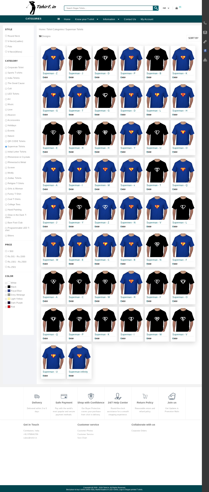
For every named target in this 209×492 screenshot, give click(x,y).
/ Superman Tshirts (73, 29)
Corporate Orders (139, 431)
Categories (33, 19)
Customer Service (85, 434)
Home (67, 19)
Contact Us (130, 19)
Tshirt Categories (55, 29)
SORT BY (193, 38)
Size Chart (82, 438)
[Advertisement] (104, 464)
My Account (147, 19)
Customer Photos (85, 431)
